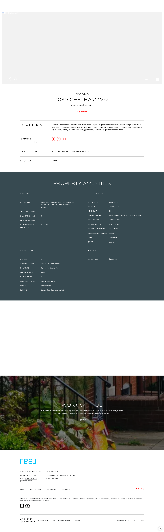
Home (22, 489)
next (14, 79)
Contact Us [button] (82, 420)
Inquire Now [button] (82, 112)
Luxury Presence (73, 520)
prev (9, 79)
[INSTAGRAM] (142, 488)
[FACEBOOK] (137, 488)
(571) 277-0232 (30, 476)
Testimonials (51, 489)
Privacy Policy (138, 520)
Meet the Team (35, 489)
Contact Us (66, 489)
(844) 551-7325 (31, 478)
